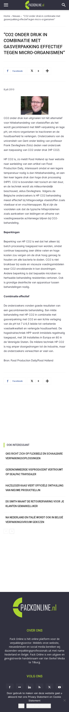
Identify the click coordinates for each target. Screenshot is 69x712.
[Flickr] (19, 687)
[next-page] (12, 531)
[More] (47, 71)
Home (7, 16)
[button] (6, 5)
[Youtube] (59, 687)
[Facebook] (9, 687)
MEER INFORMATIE (38, 705)
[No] (64, 700)
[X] (49, 687)
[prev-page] (6, 531)
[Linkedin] (29, 687)
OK (21, 705)
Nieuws (16, 16)
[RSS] (39, 687)
